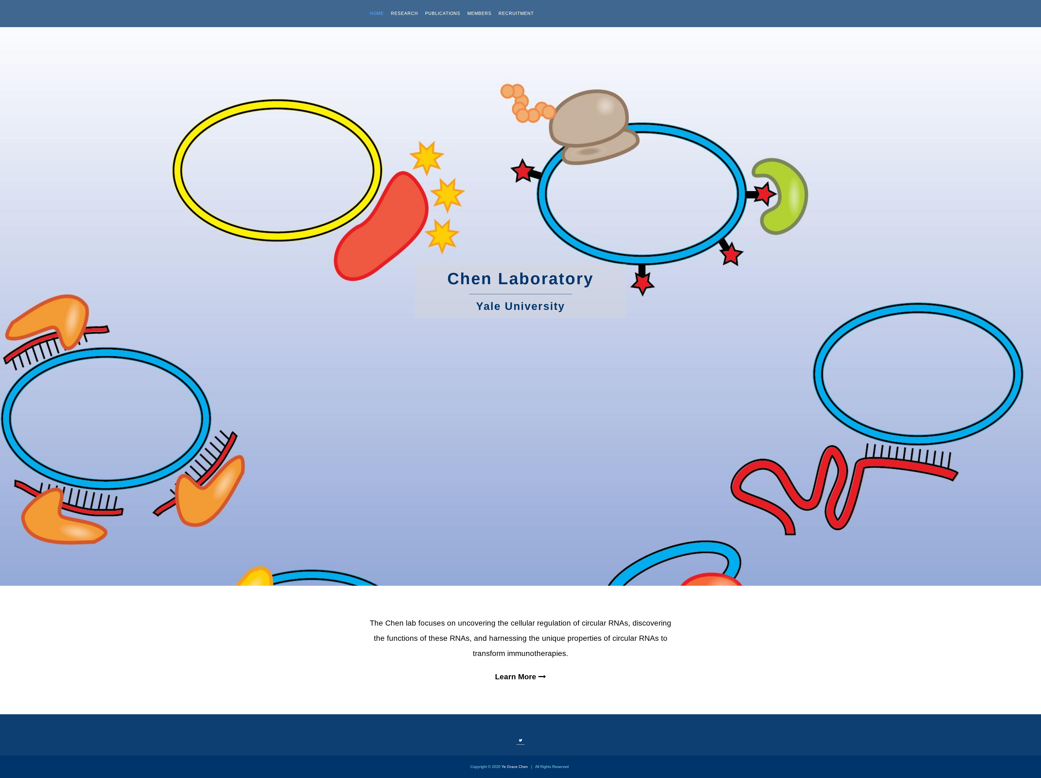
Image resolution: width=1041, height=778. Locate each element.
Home (377, 13)
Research (404, 13)
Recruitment (516, 13)
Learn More (516, 677)
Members (479, 13)
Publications (442, 13)
